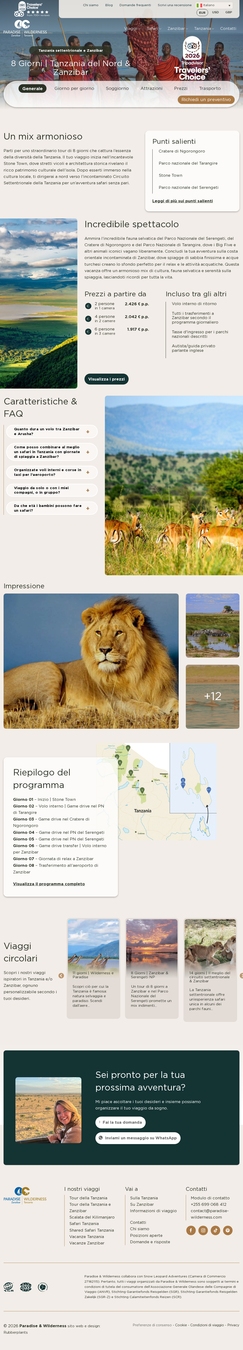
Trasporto (210, 88)
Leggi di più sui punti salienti (182, 201)
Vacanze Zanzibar (86, 1243)
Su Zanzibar (142, 1204)
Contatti (228, 29)
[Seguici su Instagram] (203, 1230)
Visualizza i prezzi (106, 379)
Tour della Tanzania (88, 1198)
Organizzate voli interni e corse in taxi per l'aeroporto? (47, 472)
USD (215, 12)
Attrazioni (151, 88)
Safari (152, 29)
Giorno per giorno (74, 88)
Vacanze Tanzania (86, 1237)
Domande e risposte (150, 1242)
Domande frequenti (135, 5)
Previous (61, 976)
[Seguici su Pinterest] (228, 1230)
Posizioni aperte (146, 1236)
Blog (109, 5)
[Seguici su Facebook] (191, 1230)
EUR (202, 12)
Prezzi (180, 88)
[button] (214, 5)
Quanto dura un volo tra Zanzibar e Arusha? (47, 431)
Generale (32, 88)
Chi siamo (90, 5)
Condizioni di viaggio (207, 1325)
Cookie (181, 1325)
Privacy (233, 1325)
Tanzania (202, 29)
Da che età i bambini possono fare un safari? (48, 508)
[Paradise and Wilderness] (27, 29)
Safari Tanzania (84, 1224)
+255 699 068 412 (208, 1204)
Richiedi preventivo (214, 1341)
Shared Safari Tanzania (91, 1230)
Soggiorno (117, 88)
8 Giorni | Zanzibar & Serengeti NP (149, 975)
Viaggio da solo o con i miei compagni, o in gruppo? (41, 490)
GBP (228, 12)
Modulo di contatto (210, 1198)
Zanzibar (176, 29)
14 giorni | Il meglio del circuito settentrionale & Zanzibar (209, 977)
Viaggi (130, 29)
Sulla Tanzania (144, 1198)
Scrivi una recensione (175, 5)
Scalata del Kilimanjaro (92, 1217)
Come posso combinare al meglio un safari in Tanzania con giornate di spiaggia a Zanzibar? (47, 452)
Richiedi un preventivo (206, 99)
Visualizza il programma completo (49, 883)
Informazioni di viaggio (153, 1211)
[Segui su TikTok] (215, 1230)
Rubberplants (16, 1332)
